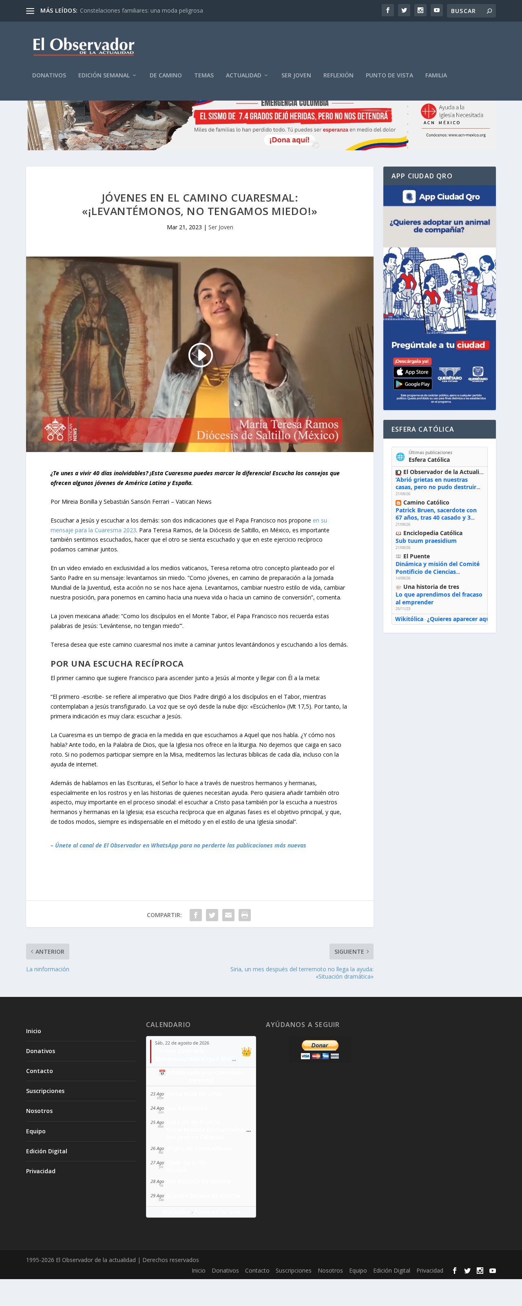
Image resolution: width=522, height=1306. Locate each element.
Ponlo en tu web (217, 1212)
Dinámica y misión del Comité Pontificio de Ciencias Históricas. (438, 571)
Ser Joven (296, 75)
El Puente (416, 556)
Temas (204, 75)
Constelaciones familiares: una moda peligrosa (141, 10)
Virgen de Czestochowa (199, 1148)
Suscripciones (45, 1091)
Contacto (39, 1071)
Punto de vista (389, 75)
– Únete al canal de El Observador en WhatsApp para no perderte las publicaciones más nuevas (178, 845)
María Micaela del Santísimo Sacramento (223, 1129)
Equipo (36, 1131)
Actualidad (243, 75)
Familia (436, 75)
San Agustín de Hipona (198, 1181)
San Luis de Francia (193, 1122)
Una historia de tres (431, 586)
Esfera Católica (429, 459)
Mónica (176, 1170)
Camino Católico (426, 502)
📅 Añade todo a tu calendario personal (201, 1076)
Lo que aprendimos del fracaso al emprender (439, 598)
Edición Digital (46, 1151)
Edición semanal (104, 75)
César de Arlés (186, 1162)
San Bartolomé (187, 1108)
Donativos (49, 75)
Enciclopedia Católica (432, 533)
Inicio (33, 1031)
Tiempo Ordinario (180, 1051)
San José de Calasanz (195, 1137)
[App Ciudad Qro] (439, 297)
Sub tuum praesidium (426, 540)
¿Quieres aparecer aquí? (460, 619)
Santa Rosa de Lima (193, 1093)
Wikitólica (409, 619)
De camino (166, 75)
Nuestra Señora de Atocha (203, 1195)
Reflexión (338, 75)
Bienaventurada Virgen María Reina (204, 1058)
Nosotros (39, 1111)
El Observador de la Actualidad (446, 472)
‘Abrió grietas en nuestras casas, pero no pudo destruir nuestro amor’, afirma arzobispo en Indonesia (436, 491)
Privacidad (40, 1171)
